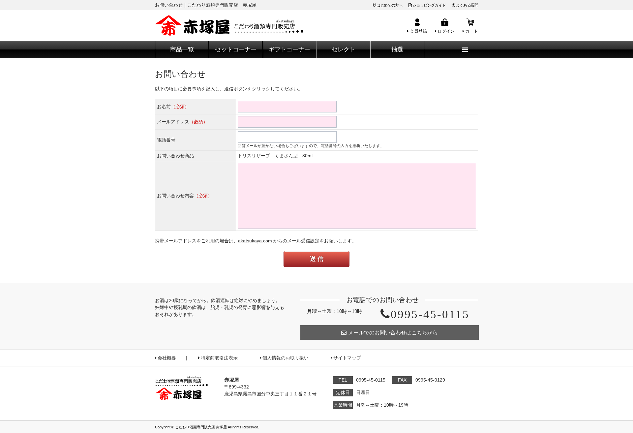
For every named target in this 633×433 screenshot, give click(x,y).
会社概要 (167, 358)
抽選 (397, 49)
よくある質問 (467, 5)
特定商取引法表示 (219, 358)
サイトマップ (347, 358)
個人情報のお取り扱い (285, 358)
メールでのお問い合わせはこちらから (393, 332)
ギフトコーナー (289, 49)
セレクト (343, 49)
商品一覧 (182, 49)
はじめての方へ (389, 5)
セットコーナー (235, 49)
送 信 (316, 259)
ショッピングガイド (428, 5)
